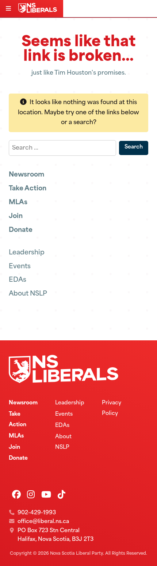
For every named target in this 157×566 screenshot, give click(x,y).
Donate (20, 230)
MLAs (18, 202)
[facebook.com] (16, 495)
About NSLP (28, 294)
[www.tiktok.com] (61, 495)
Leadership (27, 253)
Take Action (27, 189)
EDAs (17, 280)
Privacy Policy (111, 408)
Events (20, 267)
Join (16, 216)
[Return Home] (39, 11)
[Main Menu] (9, 9)
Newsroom (26, 175)
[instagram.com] (31, 495)
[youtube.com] (46, 495)
